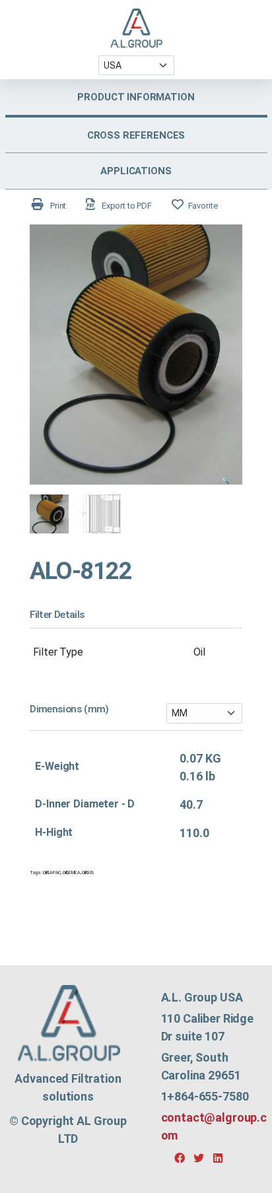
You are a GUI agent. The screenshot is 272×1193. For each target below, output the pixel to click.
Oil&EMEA (72, 872)
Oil (199, 652)
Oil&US (87, 872)
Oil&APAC (52, 872)
